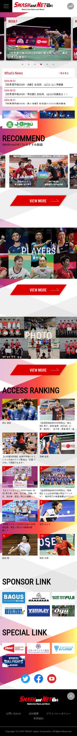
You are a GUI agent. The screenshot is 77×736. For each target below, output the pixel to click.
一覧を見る (63, 73)
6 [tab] (54, 64)
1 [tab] (23, 64)
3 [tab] (35, 64)
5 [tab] (48, 64)
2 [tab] (29, 64)
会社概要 (34, 713)
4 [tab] (42, 64)
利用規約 (39, 718)
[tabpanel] (38, 38)
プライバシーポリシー (58, 713)
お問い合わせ (13, 713)
